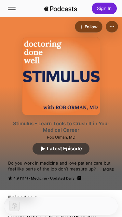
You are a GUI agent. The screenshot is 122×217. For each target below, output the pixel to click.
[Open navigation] (12, 8)
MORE (108, 169)
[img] (61, 8)
